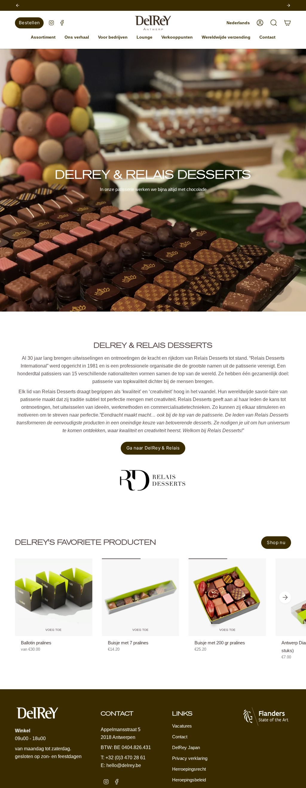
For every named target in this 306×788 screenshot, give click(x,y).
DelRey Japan (186, 747)
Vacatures (182, 725)
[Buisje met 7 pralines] (140, 597)
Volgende (285, 597)
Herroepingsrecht (189, 769)
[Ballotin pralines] (53, 597)
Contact (179, 736)
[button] (43, 37)
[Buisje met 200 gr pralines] (227, 597)
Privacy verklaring (189, 758)
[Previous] (17, 5)
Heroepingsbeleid (189, 779)
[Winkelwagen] (287, 23)
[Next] (288, 5)
